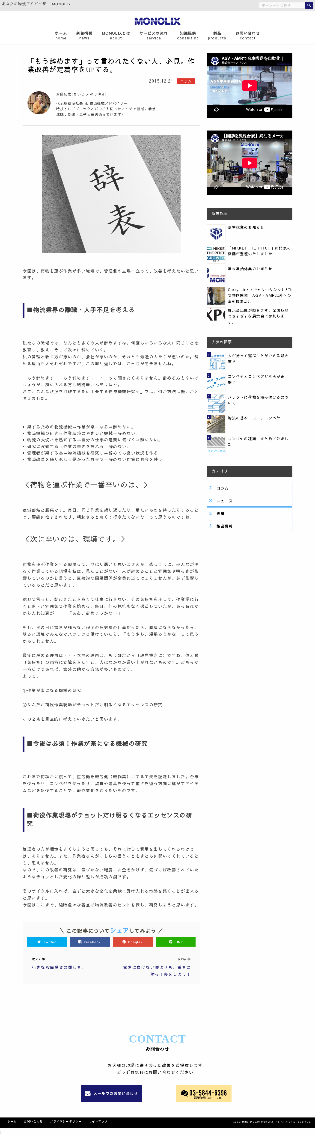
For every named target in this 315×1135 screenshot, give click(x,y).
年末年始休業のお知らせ (250, 268)
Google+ (135, 942)
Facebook (92, 942)
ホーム (61, 35)
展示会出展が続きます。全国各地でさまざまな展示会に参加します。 (258, 316)
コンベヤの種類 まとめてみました (258, 441)
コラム (223, 487)
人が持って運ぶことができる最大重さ (258, 358)
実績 (221, 513)
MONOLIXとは (116, 35)
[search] (309, 5)
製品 (217, 35)
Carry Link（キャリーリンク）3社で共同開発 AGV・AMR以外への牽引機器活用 (260, 295)
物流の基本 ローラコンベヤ (254, 417)
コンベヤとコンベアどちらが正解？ (256, 379)
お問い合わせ (248, 35)
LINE (178, 942)
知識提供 (188, 35)
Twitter (49, 942)
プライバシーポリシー (65, 1121)
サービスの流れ (154, 35)
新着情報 (84, 35)
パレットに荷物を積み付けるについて (258, 400)
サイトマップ (98, 1121)
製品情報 (225, 526)
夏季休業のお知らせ (246, 227)
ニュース (225, 500)
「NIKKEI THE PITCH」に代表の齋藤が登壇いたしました (259, 250)
